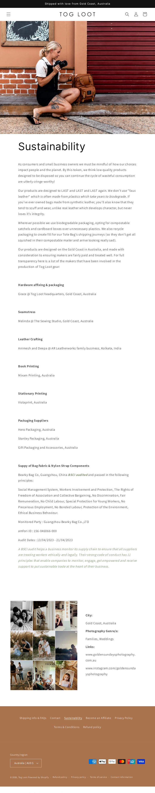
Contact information (122, 777)
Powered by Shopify (38, 777)
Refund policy (92, 727)
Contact (55, 718)
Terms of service (98, 777)
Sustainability (73, 718)
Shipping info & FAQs (33, 718)
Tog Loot (23, 777)
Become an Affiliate (98, 718)
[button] (8, 14)
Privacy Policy (123, 718)
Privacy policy (78, 777)
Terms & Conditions (66, 727)
